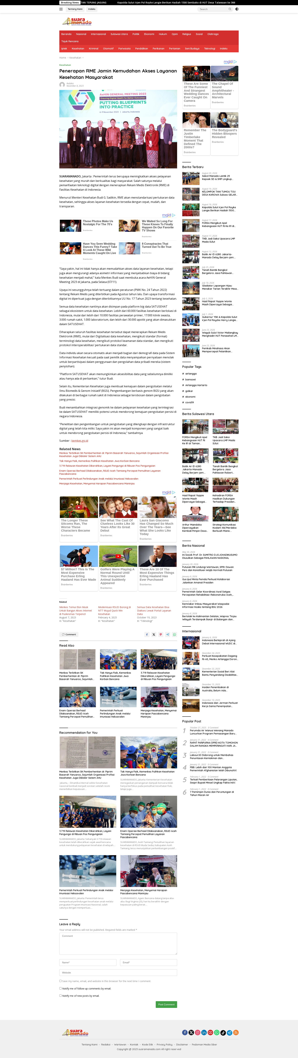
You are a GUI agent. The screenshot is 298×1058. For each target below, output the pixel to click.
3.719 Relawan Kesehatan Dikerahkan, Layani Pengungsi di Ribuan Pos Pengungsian (107, 465)
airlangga (191, 373)
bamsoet (190, 379)
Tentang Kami (75, 9)
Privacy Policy (164, 1044)
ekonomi (190, 396)
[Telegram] (229, 1033)
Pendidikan (141, 48)
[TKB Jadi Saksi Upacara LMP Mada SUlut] (191, 241)
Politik (136, 34)
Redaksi (70, 83)
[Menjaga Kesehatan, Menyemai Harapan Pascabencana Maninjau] (159, 697)
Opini (175, 34)
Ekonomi (149, 34)
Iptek (64, 48)
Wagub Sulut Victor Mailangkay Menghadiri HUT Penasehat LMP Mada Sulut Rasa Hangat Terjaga (220, 334)
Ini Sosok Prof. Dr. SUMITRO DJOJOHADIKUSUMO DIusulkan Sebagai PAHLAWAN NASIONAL (209, 556)
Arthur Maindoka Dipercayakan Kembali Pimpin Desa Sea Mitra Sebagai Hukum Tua (194, 528)
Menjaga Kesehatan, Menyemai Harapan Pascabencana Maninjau (97, 483)
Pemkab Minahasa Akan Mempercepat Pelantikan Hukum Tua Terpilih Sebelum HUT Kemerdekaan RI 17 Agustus (218, 350)
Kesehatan (78, 48)
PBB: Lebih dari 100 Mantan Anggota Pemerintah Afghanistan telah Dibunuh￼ (213, 769)
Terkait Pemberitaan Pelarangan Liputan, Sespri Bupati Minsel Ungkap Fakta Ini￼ (213, 781)
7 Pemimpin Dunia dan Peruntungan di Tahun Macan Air (212, 793)
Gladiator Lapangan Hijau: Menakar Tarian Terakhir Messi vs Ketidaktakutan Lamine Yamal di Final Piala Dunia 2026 (220, 287)
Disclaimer (182, 1044)
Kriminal (93, 48)
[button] (230, 9)
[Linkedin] (204, 1033)
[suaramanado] (76, 21)
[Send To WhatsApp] (174, 634)
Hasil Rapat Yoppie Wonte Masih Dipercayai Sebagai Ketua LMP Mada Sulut (217, 303)
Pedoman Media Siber (204, 1044)
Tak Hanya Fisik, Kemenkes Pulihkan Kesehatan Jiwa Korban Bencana (99, 461)
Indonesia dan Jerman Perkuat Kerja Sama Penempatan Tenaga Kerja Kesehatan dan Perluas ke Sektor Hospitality (220, 704)
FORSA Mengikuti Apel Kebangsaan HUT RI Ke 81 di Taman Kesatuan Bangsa (230, 2)
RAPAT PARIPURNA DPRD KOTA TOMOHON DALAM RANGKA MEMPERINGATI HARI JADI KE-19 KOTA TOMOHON (214, 744)
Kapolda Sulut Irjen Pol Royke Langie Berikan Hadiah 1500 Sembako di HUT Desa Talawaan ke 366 (114, 2)
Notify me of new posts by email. (80, 995)
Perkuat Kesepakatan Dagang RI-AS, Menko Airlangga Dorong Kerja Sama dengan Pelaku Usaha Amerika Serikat (220, 657)
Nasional (81, 34)
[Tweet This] (153, 634)
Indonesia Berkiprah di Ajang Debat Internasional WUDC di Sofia (218, 642)
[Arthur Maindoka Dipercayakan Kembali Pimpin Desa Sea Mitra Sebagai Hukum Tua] (195, 514)
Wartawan (120, 1044)
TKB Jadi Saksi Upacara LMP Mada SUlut (218, 240)
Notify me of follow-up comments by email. (86, 988)
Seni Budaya (192, 48)
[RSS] (236, 1033)
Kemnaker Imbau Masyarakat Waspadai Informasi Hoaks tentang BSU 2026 (205, 605)
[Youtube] (210, 1033)
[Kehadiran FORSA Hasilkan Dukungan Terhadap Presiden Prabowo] (226, 485)
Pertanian (174, 48)
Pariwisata (124, 48)
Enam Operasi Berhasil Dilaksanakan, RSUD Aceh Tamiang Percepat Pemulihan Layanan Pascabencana (110, 472)
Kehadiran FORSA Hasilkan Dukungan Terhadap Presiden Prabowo (224, 498)
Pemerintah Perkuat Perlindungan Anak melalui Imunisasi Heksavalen (98, 478)
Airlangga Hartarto (196, 385)
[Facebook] (185, 1033)
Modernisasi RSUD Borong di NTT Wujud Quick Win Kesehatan (114, 610)
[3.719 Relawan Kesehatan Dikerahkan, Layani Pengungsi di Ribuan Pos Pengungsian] (159, 659)
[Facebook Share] (147, 634)
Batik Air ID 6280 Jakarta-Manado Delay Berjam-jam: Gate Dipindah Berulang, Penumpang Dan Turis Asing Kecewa (218, 256)
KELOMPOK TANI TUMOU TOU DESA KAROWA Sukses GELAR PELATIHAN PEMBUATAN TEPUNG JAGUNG (219, 193)
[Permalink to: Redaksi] (62, 84)
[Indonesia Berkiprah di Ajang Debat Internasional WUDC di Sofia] (191, 642)
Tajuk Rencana (69, 41)
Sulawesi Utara (119, 34)
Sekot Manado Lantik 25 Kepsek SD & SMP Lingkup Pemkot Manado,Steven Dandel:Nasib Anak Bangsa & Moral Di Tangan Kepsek (219, 177)
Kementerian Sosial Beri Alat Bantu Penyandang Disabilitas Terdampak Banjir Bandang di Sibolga (219, 673)
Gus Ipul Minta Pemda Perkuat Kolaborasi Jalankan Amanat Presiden (206, 581)
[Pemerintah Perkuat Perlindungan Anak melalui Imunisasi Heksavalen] (118, 697)
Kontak (134, 1044)
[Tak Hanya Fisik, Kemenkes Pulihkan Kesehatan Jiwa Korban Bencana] (118, 659)
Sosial (199, 34)
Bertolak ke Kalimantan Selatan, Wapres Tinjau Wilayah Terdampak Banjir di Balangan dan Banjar (209, 618)
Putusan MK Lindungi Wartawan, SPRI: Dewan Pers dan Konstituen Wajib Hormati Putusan (208, 569)
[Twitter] (191, 1033)
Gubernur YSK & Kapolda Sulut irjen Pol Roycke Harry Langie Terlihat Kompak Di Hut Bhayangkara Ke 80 (219, 318)
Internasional (98, 34)
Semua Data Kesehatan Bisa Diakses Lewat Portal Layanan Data (154, 610)
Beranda (66, 34)
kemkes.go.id (79, 441)
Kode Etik (147, 1044)
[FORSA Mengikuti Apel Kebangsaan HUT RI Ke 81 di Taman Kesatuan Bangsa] (191, 225)
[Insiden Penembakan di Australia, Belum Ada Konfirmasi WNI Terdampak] (191, 689)
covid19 (189, 402)
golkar (189, 391)
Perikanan (158, 48)
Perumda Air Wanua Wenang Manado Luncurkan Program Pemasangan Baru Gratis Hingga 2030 (212, 732)
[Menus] (61, 9)
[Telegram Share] (167, 634)
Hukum (163, 34)
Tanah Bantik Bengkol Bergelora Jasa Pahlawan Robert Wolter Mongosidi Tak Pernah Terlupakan (219, 271)
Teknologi (209, 48)
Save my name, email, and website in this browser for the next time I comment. (106, 981)
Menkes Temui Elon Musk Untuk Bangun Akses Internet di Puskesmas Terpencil (75, 610)
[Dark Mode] (237, 9)
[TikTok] (223, 1033)
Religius (186, 34)
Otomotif (108, 48)
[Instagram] (197, 1033)
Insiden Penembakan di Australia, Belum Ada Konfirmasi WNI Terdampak (218, 689)
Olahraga (212, 34)
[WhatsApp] (217, 1033)
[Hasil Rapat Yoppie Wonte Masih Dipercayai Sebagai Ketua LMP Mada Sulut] (191, 303)
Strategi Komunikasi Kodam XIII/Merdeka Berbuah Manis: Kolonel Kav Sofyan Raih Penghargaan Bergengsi (224, 528)
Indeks (91, 9)
